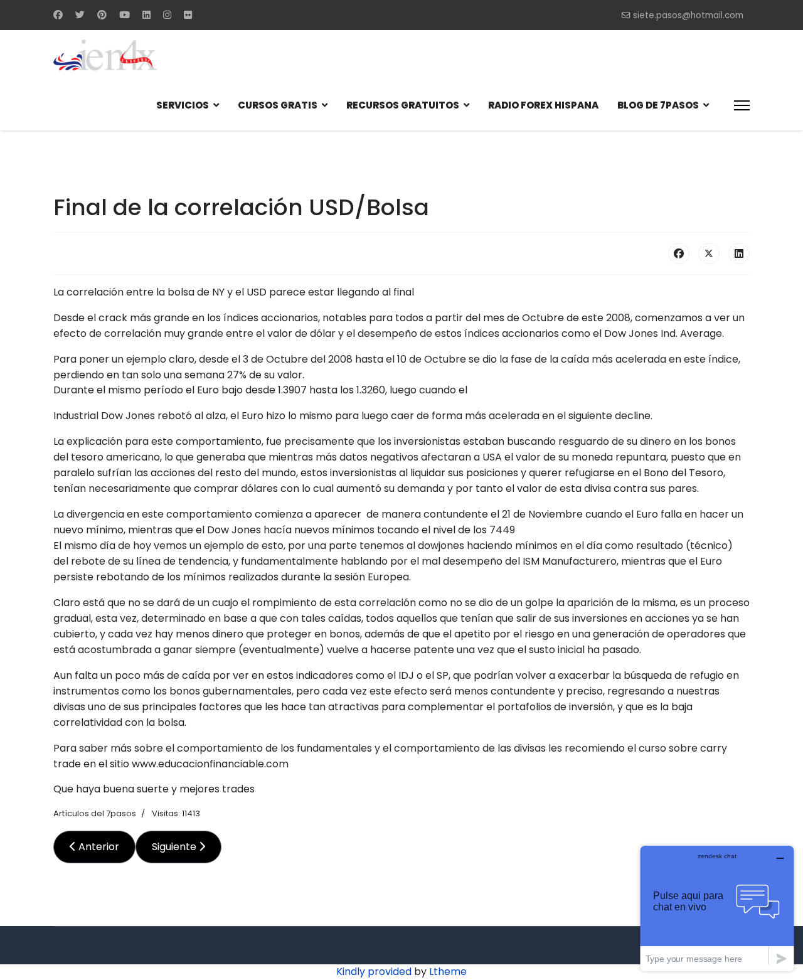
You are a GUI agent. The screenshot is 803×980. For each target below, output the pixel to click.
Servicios (182, 105)
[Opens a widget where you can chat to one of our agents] (717, 908)
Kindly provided (374, 971)
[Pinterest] (102, 14)
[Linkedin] (146, 14)
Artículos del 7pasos (94, 813)
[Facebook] (58, 14)
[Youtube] (124, 14)
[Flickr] (188, 14)
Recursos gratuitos (402, 105)
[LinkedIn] (739, 253)
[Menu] (742, 105)
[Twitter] (80, 14)
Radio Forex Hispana (543, 105)
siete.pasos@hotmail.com (688, 15)
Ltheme (448, 971)
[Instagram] (167, 14)
